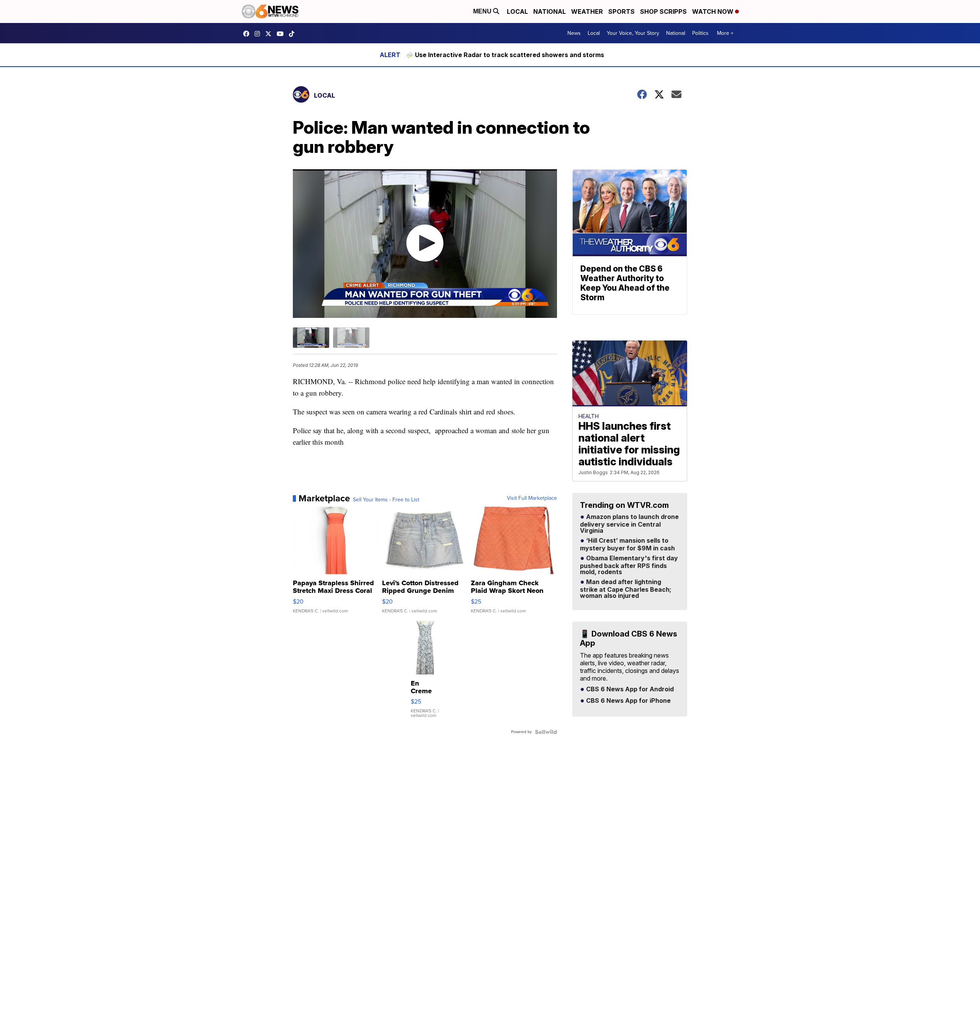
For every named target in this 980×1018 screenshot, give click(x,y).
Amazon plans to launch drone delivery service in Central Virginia (629, 524)
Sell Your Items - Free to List (386, 499)
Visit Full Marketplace (532, 498)
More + (725, 33)
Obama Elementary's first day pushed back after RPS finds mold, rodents (629, 565)
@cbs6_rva (293, 34)
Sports (621, 11)
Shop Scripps (663, 11)
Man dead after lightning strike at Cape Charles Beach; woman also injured (625, 589)
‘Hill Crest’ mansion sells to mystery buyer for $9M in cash (627, 544)
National (549, 11)
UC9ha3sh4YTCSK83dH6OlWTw (282, 34)
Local (517, 11)
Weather (587, 11)
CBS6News (248, 34)
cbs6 (259, 34)
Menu (483, 11)
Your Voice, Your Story (633, 33)
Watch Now (713, 11)
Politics (700, 33)
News (574, 33)
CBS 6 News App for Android (629, 689)
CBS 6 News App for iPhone (628, 700)
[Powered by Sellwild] (546, 732)
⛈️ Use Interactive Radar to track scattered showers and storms (505, 55)
